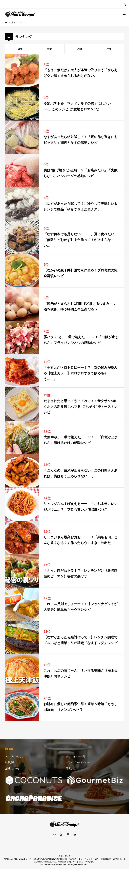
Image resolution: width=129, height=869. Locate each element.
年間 (109, 48)
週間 (49, 48)
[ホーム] (6, 22)
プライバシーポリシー (78, 762)
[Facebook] (54, 834)
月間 (79, 48)
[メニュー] (124, 14)
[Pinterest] (74, 834)
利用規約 (9, 762)
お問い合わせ (12, 768)
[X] (61, 834)
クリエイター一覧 (75, 756)
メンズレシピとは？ (15, 756)
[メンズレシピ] (20, 14)
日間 (20, 48)
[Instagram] (68, 834)
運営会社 (71, 768)
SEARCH (124, 4)
